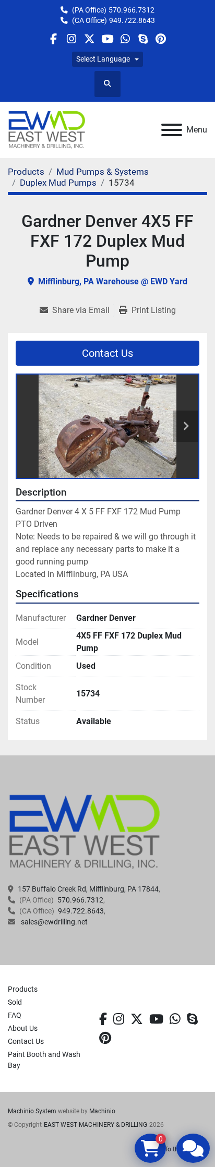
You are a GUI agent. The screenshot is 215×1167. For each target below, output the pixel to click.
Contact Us (107, 353)
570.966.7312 (131, 10)
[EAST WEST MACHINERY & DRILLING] (85, 831)
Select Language (103, 59)
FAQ (14, 1015)
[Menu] (171, 130)
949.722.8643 (132, 20)
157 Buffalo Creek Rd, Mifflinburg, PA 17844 (88, 889)
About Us (23, 1028)
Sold (15, 1002)
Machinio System (32, 1111)
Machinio (102, 1111)
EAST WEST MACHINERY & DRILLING (95, 1124)
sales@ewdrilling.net (53, 922)
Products (23, 989)
